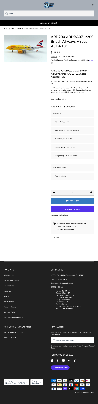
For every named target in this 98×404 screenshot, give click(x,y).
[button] (93, 5)
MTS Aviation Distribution (13, 332)
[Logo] (49, 5)
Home (5, 29)
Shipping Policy (9, 312)
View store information (65, 230)
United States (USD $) (15, 383)
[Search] (6, 13)
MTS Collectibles (10, 337)
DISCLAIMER (9, 275)
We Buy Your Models (11, 280)
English (35, 383)
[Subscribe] (91, 340)
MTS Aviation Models (87, 392)
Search (6, 296)
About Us (7, 291)
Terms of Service (10, 307)
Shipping (54, 56)
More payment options (59, 215)
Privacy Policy (9, 301)
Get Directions (9, 286)
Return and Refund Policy (13, 317)
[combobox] (49, 13)
